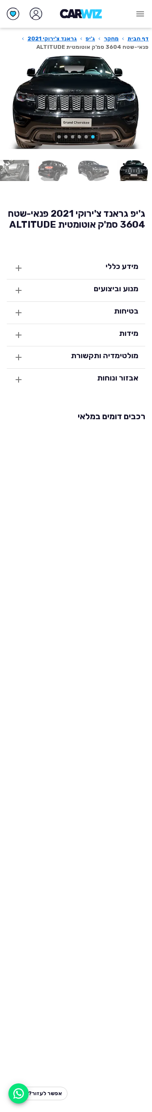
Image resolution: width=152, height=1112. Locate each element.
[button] (93, 136)
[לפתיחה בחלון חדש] (134, 170)
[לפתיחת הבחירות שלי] (13, 14)
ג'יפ (90, 38)
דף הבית (138, 38)
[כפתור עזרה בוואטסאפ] (18, 1093)
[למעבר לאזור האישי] (36, 14)
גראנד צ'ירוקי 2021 (52, 38)
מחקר (111, 38)
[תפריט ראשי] (140, 14)
